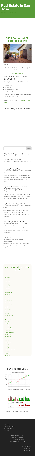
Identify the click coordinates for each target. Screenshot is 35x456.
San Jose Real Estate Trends (17, 441)
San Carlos (8, 336)
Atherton (7, 278)
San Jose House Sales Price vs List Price (17, 411)
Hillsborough (8, 301)
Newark (7, 322)
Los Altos (7, 303)
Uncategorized (7, 241)
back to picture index (18, 73)
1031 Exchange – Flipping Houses (14, 222)
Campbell (7, 286)
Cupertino (7, 288)
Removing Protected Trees (11, 169)
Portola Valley (8, 328)
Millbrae (7, 311)
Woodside (7, 355)
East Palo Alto (8, 292)
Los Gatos (7, 307)
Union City (8, 353)
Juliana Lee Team (10, 155)
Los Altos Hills (8, 305)
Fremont (7, 299)
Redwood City (8, 330)
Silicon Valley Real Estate (17, 435)
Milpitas (7, 313)
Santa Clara (8, 345)
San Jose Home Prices (17, 437)
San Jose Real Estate (17, 368)
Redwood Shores (9, 332)
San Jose (7, 341)
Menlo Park (8, 309)
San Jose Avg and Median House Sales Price (17, 390)
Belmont (7, 280)
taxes (26, 223)
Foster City (8, 294)
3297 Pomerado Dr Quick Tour (13, 153)
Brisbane (7, 282)
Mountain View (9, 320)
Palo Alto (7, 326)
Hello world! (7, 237)
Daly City (7, 290)
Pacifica (7, 324)
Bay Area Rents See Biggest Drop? (14, 204)
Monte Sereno (9, 315)
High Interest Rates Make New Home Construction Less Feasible (15, 187)
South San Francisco (10, 349)
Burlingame (8, 284)
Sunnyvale (8, 351)
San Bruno (8, 334)
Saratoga (7, 347)
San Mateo (8, 343)
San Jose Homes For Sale (17, 439)
